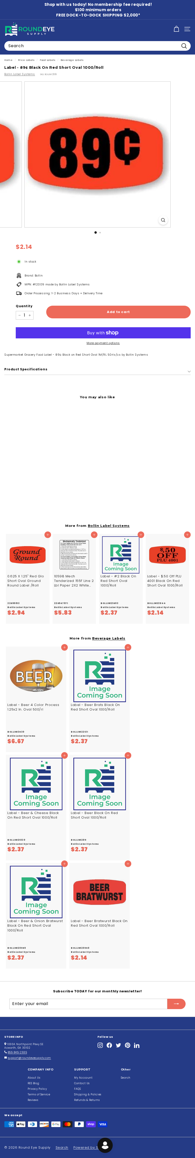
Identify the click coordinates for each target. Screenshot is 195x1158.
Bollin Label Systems (19, 74)
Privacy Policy (37, 1089)
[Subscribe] (176, 1004)
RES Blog (33, 1083)
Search (126, 1078)
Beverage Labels (72, 60)
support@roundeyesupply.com (29, 1058)
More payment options (103, 343)
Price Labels (26, 60)
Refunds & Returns (87, 1100)
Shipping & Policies (87, 1094)
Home (8, 60)
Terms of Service (39, 1094)
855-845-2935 (17, 1052)
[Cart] (176, 29)
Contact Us (82, 1083)
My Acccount (83, 1078)
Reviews (33, 1100)
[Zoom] (163, 220)
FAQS (77, 1089)
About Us (34, 1078)
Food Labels (47, 60)
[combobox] (97, 46)
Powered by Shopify (91, 1147)
